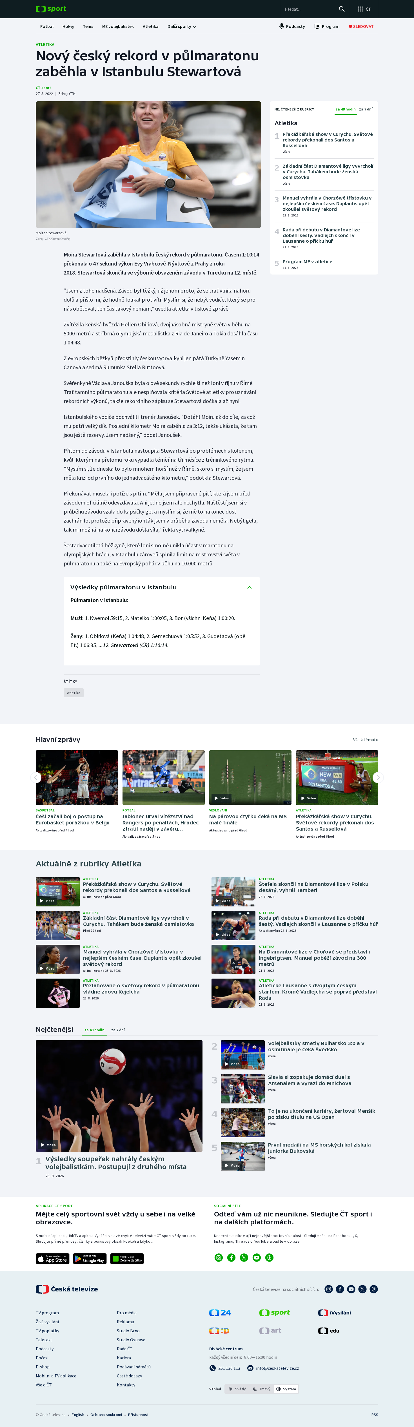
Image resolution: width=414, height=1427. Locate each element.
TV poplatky (47, 1330)
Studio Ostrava (131, 1339)
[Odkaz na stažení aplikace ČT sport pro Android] (90, 1258)
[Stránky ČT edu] (328, 1332)
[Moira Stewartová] (148, 164)
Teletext (44, 1339)
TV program (47, 1312)
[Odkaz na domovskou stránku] (59, 9)
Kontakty (126, 1385)
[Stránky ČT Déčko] (219, 1332)
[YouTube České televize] (351, 1289)
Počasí (42, 1357)
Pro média (127, 1312)
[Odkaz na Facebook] (231, 1257)
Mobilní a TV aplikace (56, 1376)
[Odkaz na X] (244, 1257)
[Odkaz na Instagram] (218, 1257)
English (78, 1414)
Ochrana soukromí (106, 1414)
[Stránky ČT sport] (274, 1314)
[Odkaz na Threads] (269, 1257)
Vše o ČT (44, 1385)
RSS (374, 1414)
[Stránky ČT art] (270, 1332)
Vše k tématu (365, 739)
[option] (237, 1389)
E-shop (43, 1367)
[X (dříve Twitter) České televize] (362, 1289)
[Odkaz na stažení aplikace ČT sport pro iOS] (53, 1258)
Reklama (125, 1321)
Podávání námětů (134, 1367)
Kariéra (124, 1357)
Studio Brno (128, 1330)
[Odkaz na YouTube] (256, 1257)
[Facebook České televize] (339, 1289)
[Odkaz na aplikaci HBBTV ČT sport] (127, 1258)
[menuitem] (47, 26)
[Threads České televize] (373, 1289)
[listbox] (261, 1389)
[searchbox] (309, 9)
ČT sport (43, 87)
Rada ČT (125, 1348)
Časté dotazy (129, 1376)
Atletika (45, 44)
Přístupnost (138, 1414)
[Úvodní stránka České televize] (67, 1289)
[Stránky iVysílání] (334, 1314)
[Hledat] (342, 9)
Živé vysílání (47, 1321)
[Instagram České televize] (328, 1289)
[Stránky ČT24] (220, 1314)
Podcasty (45, 1348)
